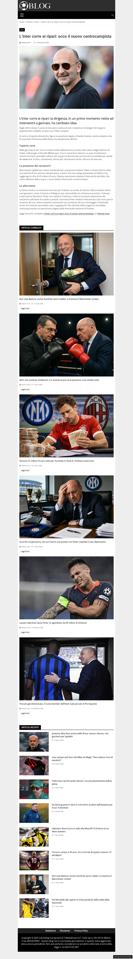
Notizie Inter (104, 213)
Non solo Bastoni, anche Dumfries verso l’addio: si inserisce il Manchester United (58, 299)
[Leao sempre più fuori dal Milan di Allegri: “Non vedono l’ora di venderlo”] (34, 765)
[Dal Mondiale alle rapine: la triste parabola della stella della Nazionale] (34, 908)
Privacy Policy (81, 930)
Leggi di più (25, 308)
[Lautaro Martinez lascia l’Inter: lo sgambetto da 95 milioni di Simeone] (66, 587)
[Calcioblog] (35, 5)
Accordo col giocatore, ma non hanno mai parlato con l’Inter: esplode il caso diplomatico (62, 541)
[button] (113, 15)
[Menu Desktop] (22, 15)
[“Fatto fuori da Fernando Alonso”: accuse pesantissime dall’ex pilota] (34, 789)
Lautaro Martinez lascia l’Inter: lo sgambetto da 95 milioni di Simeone (53, 622)
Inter (22, 30)
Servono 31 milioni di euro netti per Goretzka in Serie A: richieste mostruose (56, 460)
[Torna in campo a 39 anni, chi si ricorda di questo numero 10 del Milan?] (34, 860)
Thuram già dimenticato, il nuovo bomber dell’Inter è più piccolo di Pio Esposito (58, 703)
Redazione (50, 930)
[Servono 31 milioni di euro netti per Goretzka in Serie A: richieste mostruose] (66, 425)
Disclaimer (65, 930)
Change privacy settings (122, 957)
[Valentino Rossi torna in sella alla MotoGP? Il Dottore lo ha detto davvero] (34, 837)
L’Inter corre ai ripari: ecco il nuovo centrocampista (69, 213)
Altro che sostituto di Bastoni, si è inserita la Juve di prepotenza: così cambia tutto (59, 380)
